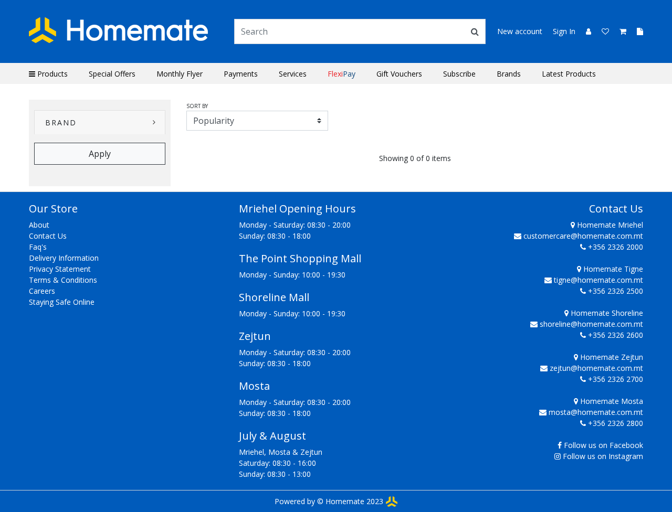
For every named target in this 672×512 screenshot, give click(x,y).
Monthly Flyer (179, 74)
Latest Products (569, 74)
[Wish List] (602, 31)
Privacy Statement (60, 269)
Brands (509, 74)
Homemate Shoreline (606, 313)
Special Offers (112, 74)
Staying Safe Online (61, 302)
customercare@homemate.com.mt (583, 236)
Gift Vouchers (399, 74)
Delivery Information (64, 258)
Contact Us (48, 236)
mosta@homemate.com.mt (596, 412)
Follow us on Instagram (603, 456)
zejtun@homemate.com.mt (596, 368)
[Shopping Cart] (619, 31)
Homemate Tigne (612, 269)
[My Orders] (635, 31)
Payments (241, 74)
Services (293, 74)
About (39, 225)
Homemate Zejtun (610, 357)
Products (51, 74)
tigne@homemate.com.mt (598, 280)
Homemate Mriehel (609, 225)
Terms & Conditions (63, 280)
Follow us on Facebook (603, 445)
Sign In (564, 31)
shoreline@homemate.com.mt (591, 324)
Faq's (38, 247)
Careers (42, 291)
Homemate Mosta (610, 401)
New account (519, 31)
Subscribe (459, 74)
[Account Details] (584, 31)
